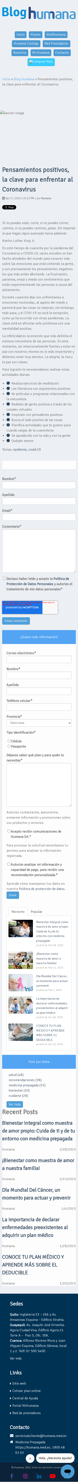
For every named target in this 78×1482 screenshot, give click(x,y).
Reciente (18, 912)
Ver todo (15, 1104)
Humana (46, 198)
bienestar (19, 1090)
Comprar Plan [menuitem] (42, 61)
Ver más (16, 1358)
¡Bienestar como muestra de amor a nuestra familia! (38, 1164)
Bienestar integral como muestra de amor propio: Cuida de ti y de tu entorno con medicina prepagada (38, 1131)
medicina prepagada (27, 1085)
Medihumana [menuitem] (56, 34)
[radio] (39, 741)
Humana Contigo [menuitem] (26, 43)
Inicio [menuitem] (20, 34)
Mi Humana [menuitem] (40, 52)
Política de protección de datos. (42, 889)
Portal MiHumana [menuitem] (25, 1405)
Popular (36, 912)
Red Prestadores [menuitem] (56, 43)
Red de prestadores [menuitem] (26, 1413)
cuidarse (18, 1096)
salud (16, 1075)
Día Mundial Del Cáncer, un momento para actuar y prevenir (36, 1194)
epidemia (20, 449)
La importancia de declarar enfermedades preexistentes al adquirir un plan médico (35, 1227)
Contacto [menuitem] (62, 52)
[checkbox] (39, 744)
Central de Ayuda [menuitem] (25, 1398)
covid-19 (34, 449)
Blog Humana (24, 79)
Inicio (6, 79)
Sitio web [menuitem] (19, 1383)
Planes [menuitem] (36, 34)
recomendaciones (25, 1080)
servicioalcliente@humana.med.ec (41, 1436)
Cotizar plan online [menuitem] (26, 1391)
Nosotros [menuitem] (19, 52)
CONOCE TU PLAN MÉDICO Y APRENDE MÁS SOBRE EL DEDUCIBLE (33, 1265)
